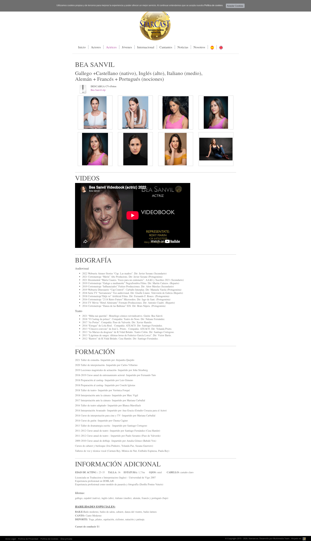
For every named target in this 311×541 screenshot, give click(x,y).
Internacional (145, 47)
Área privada (66, 538)
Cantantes (165, 47)
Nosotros (199, 47)
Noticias (182, 47)
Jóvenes (127, 47)
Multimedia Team (281, 538)
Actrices (111, 47)
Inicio (82, 47)
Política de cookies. (213, 5)
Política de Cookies (49, 538)
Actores (96, 47)
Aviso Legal (10, 538)
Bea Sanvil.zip (98, 90)
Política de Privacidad (28, 538)
